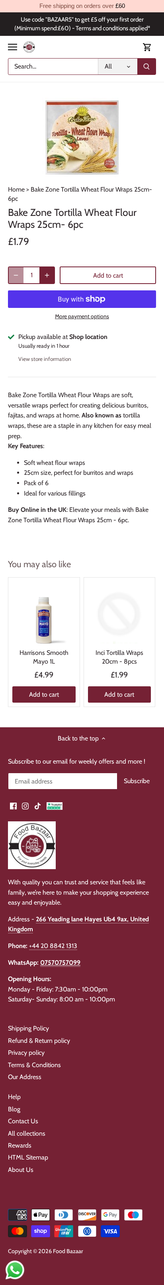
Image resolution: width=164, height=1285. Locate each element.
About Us (20, 1169)
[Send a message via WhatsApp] (15, 1270)
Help (14, 1097)
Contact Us (23, 1121)
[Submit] (146, 66)
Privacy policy (26, 1052)
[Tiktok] (37, 805)
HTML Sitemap (28, 1157)
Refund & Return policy (39, 1040)
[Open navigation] (12, 47)
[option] (82, 137)
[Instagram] (25, 805)
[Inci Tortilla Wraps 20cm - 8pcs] (119, 613)
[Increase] (47, 275)
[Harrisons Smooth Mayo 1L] (44, 613)
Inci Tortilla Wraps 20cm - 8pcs (119, 657)
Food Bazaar (68, 1251)
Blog (14, 1109)
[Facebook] (13, 805)
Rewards (19, 1145)
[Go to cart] (147, 47)
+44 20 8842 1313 (53, 946)
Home (16, 189)
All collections (26, 1133)
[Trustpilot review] (54, 805)
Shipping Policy (28, 1028)
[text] (82, 6)
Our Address (24, 1077)
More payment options (82, 316)
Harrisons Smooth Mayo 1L (44, 657)
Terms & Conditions (34, 1065)
